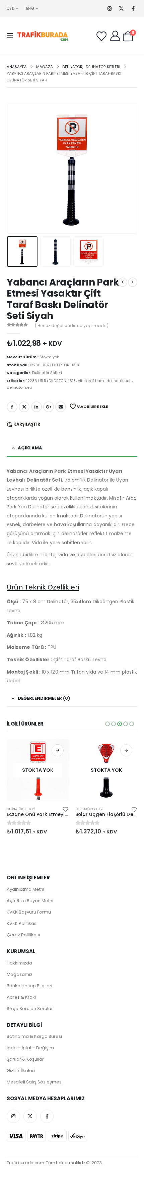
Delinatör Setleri (47, 372)
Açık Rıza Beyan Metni (30, 900)
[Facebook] (133, 8)
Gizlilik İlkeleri (21, 1070)
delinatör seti (19, 387)
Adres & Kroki (21, 997)
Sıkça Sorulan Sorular (30, 1008)
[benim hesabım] (115, 36)
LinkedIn (36, 406)
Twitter (24, 406)
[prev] (122, 282)
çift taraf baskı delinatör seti (105, 380)
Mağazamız (19, 974)
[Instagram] (109, 8)
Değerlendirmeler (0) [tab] (44, 698)
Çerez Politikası (23, 935)
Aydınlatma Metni (25, 889)
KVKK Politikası (22, 923)
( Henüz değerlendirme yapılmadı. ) (72, 325)
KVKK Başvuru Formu (29, 912)
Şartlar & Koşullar (25, 1059)
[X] (121, 8)
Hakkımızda (19, 963)
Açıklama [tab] (30, 448)
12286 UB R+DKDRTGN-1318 (51, 380)
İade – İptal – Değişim (30, 1048)
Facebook (12, 406)
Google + (48, 406)
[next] (132, 282)
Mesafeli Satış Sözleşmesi (35, 1082)
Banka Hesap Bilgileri (29, 986)
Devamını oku (58, 750)
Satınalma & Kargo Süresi (34, 1036)
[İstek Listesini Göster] (101, 37)
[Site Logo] (42, 36)
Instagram (13, 1116)
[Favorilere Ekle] (66, 809)
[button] (12, 36)
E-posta (60, 406)
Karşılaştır (26, 424)
